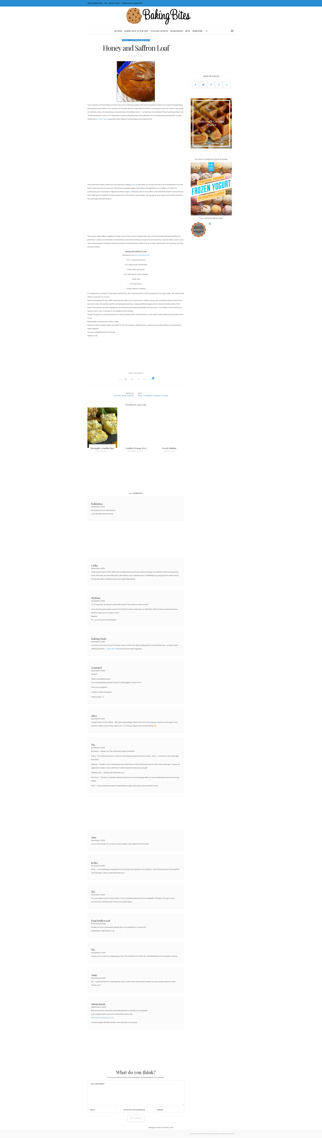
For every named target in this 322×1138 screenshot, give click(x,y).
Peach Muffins (169, 448)
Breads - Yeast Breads (131, 40)
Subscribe (198, 31)
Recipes (118, 31)
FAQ (105, 3)
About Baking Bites (95, 3)
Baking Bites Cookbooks (132, 3)
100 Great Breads (142, 255)
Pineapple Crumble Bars (102, 448)
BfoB (187, 31)
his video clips (101, 119)
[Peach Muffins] (169, 427)
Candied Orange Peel (135, 448)
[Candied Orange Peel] (136, 427)
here (133, 184)
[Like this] (151, 379)
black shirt (111, 649)
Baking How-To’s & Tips (136, 31)
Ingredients (176, 31)
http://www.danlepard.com (102, 1017)
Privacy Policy (115, 3)
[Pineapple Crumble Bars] (102, 427)
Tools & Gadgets (159, 31)
